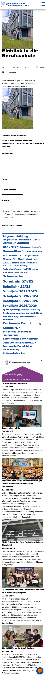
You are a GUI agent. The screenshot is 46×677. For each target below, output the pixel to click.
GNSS (29, 252)
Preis (5, 272)
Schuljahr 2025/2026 (20, 305)
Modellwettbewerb (9, 266)
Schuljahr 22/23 (16, 286)
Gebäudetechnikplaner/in (30, 247)
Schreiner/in (13, 276)
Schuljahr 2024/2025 (20, 301)
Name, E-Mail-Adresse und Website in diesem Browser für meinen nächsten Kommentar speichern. (23, 214)
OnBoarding (22, 266)
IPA (4, 256)
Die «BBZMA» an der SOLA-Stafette (18, 648)
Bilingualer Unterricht (16, 243)
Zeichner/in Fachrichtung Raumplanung (18, 348)
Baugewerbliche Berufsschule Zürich (18, 4)
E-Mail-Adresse (10, 190)
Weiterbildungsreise (28, 317)
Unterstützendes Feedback (14, 383)
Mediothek (25, 259)
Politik (26, 269)
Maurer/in (9, 259)
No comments (22, 67)
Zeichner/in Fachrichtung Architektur (22, 325)
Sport (6, 310)
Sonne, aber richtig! (11, 428)
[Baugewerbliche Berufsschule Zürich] (3, 3)
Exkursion (11, 246)
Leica (20, 256)
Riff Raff (24, 272)
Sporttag (15, 310)
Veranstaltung (34, 313)
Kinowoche (11, 256)
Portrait (35, 269)
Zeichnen (8, 320)
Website (5, 200)
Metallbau (7, 263)
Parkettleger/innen (12, 269)
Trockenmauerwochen (14, 313)
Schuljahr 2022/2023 (20, 291)
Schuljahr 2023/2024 (20, 296)
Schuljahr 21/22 (18, 281)
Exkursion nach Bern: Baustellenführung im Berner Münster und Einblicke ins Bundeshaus (22, 484)
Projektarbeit (13, 272)
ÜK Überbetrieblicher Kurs (14, 353)
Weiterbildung (10, 316)
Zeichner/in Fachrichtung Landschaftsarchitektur (20, 340)
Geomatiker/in (14, 251)
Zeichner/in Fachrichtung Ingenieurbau (17, 333)
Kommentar (8, 153)
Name (5, 179)
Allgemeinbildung (15, 236)
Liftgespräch (31, 255)
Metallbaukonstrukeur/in (24, 263)
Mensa (36, 260)
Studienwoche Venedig (30, 310)
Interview (37, 252)
